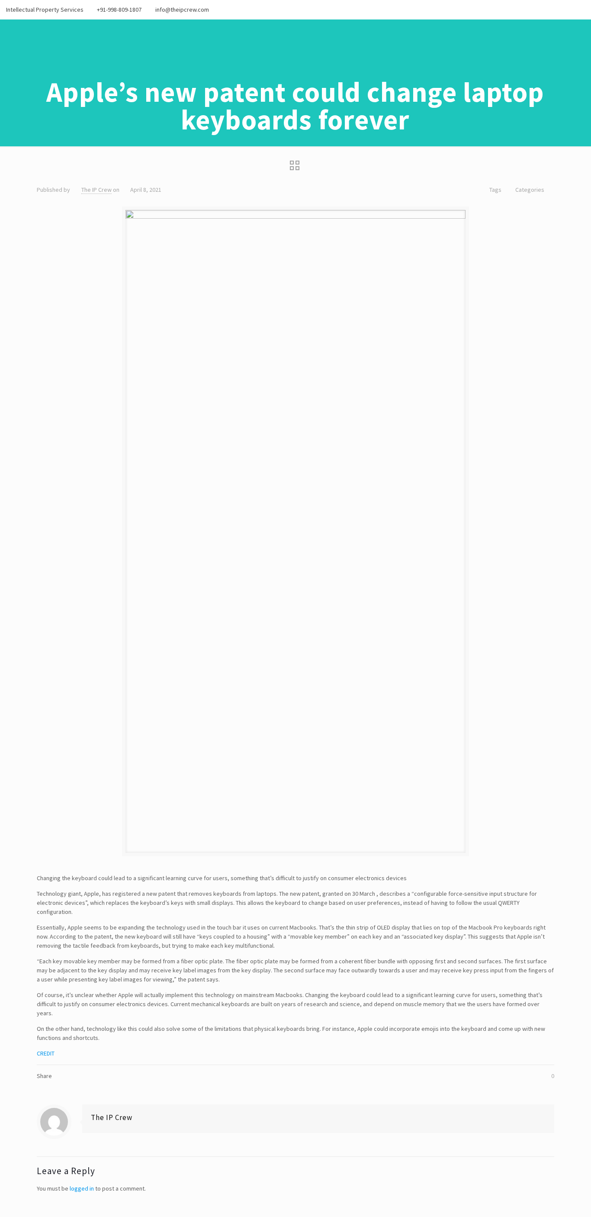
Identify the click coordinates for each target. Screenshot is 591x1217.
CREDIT (46, 1053)
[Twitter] (557, 9)
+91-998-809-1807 (119, 9)
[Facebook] (545, 9)
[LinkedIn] (580, 9)
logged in (82, 1188)
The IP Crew (96, 190)
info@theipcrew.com (182, 9)
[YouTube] (568, 9)
